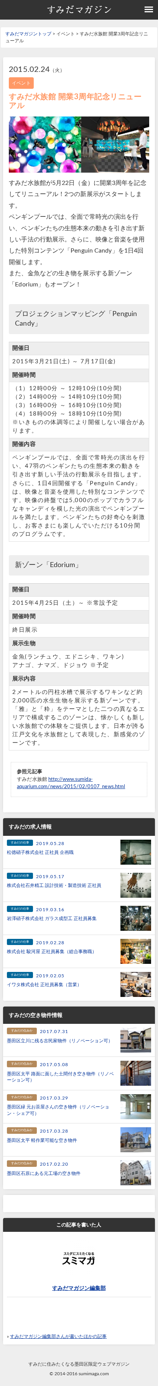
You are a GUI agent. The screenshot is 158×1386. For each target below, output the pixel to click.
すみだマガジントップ (28, 34)
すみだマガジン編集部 (79, 1288)
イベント (21, 83)
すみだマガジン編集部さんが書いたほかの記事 (58, 1336)
